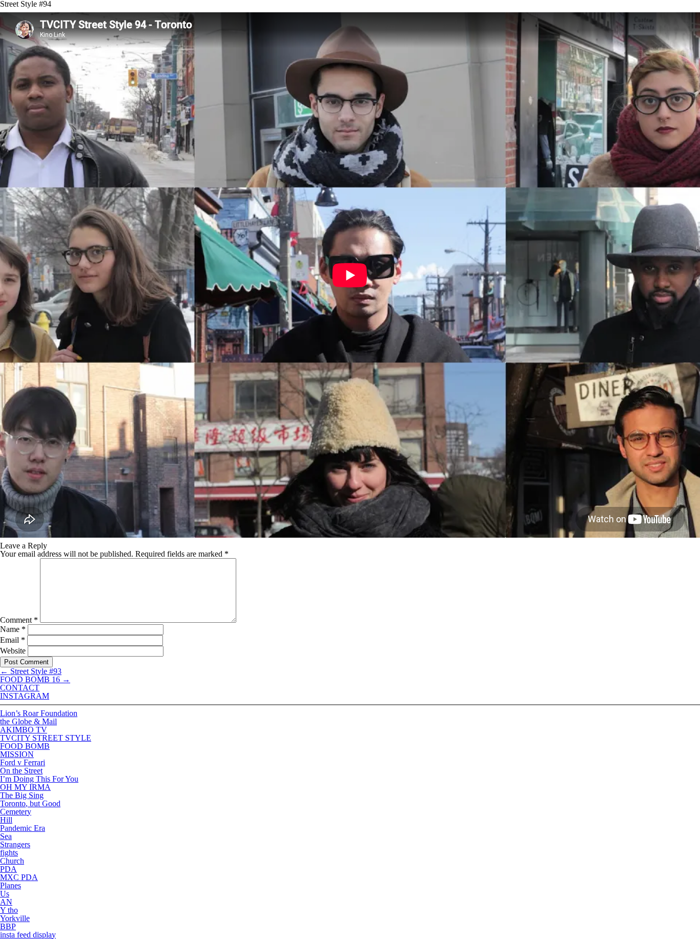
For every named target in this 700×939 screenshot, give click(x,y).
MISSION (17, 754)
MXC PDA (19, 877)
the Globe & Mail (28, 721)
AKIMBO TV (23, 729)
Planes (10, 885)
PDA (8, 869)
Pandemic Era (22, 828)
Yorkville (15, 918)
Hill (6, 819)
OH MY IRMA (25, 787)
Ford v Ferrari (22, 762)
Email (12, 640)
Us (4, 893)
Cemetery (15, 811)
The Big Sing (22, 795)
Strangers (15, 844)
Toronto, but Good (30, 803)
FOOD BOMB (25, 746)
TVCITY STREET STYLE (45, 737)
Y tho (9, 910)
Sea (6, 836)
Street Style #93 (30, 671)
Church (12, 860)
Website (13, 650)
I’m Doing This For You (39, 778)
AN (6, 901)
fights (9, 852)
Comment (19, 620)
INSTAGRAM (24, 695)
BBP (8, 926)
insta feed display (28, 934)
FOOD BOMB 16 (35, 679)
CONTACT (19, 687)
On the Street (21, 770)
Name (13, 629)
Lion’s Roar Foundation (38, 713)
